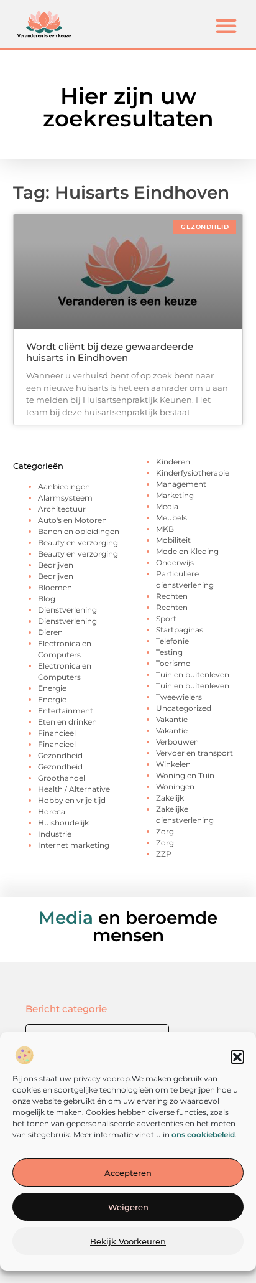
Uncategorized (183, 708)
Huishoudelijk (63, 822)
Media (167, 506)
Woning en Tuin (185, 775)
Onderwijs (175, 562)
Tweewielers (179, 697)
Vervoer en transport (194, 753)
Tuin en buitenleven (192, 674)
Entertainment (65, 710)
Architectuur (62, 509)
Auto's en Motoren (72, 520)
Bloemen (55, 587)
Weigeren (128, 1207)
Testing (169, 652)
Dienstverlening (67, 609)
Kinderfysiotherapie (192, 472)
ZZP (163, 853)
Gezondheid (60, 755)
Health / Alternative (74, 789)
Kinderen (173, 461)
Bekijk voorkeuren (128, 1241)
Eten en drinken (67, 721)
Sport (166, 618)
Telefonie (172, 641)
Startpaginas (179, 629)
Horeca (51, 811)
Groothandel (61, 777)
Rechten (172, 596)
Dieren (50, 632)
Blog (46, 598)
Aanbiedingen (64, 486)
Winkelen (173, 764)
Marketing (175, 495)
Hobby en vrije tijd (72, 800)
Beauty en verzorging (78, 542)
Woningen (175, 786)
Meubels (171, 517)
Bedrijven (55, 565)
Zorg (165, 831)
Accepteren (128, 1173)
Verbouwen (177, 741)
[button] (237, 1057)
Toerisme (173, 663)
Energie (52, 688)
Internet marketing (73, 845)
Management (181, 484)
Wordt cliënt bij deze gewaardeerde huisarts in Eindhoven (109, 352)
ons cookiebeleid (203, 1134)
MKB (165, 528)
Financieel (57, 733)
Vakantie (172, 719)
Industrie (54, 834)
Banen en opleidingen (78, 531)
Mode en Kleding (187, 551)
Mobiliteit (173, 540)
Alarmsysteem (65, 497)
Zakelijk (170, 797)
